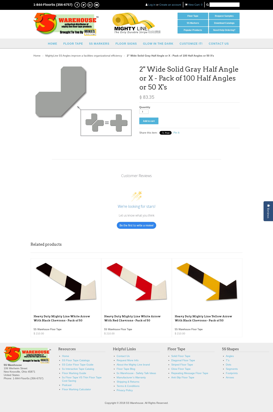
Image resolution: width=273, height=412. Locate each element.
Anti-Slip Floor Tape (182, 377)
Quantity (144, 107)
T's (227, 360)
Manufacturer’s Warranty (131, 377)
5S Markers (193, 23)
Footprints (232, 373)
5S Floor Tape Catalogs (76, 360)
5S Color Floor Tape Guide (77, 364)
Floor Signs (126, 43)
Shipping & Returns (128, 381)
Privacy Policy (125, 390)
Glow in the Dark (158, 43)
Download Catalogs (224, 23)
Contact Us (219, 43)
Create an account (170, 4)
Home (52, 43)
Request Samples (224, 16)
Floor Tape (192, 16)
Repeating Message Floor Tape (189, 373)
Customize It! (191, 43)
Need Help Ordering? (224, 30)
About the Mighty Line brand (133, 364)
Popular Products (193, 30)
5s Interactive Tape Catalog (78, 368)
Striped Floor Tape (182, 364)
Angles (230, 356)
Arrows (230, 377)
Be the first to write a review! (136, 225)
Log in (151, 4)
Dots (228, 364)
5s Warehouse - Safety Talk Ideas (136, 373)
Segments (232, 368)
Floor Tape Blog (126, 368)
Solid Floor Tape (180, 356)
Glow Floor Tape (181, 368)
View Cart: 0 (195, 4)
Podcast (67, 385)
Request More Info (128, 360)
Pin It (176, 132)
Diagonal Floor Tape (183, 360)
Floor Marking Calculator (76, 389)
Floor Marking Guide (74, 373)
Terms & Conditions (128, 385)
